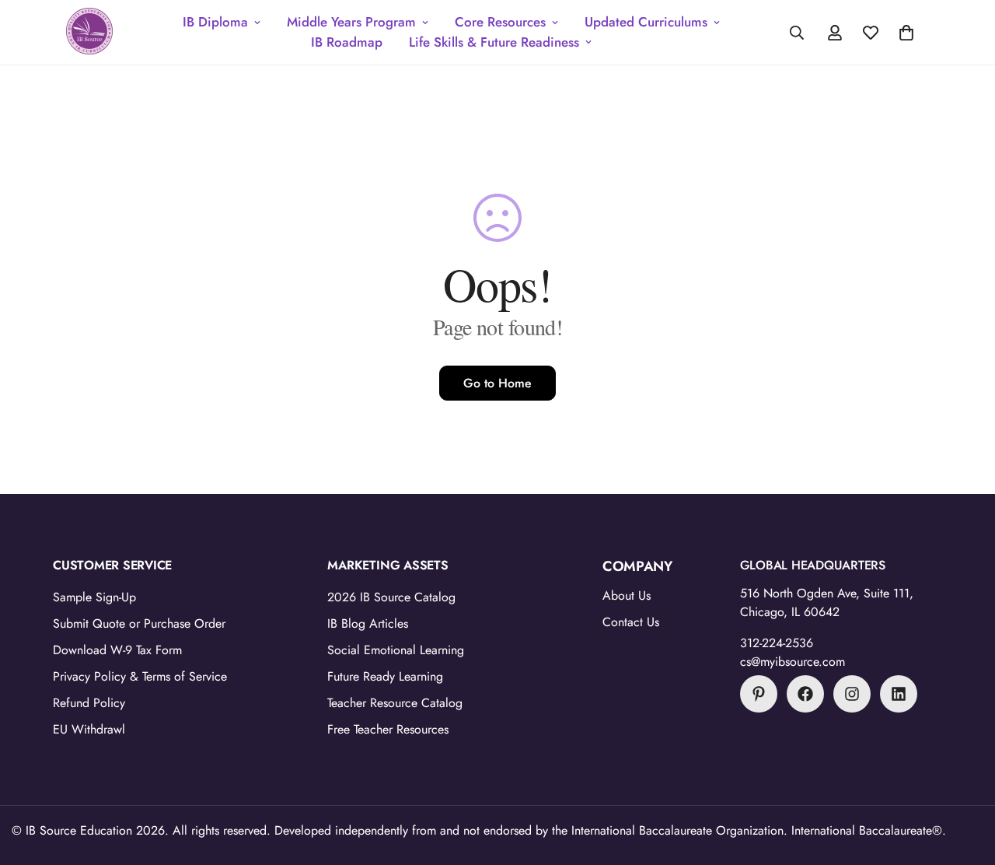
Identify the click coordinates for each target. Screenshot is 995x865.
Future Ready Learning (385, 676)
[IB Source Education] (89, 32)
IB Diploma (215, 21)
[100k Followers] (852, 694)
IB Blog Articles (367, 623)
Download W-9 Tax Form (117, 650)
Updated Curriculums (646, 21)
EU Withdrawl (89, 729)
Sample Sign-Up (94, 597)
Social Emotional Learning (395, 650)
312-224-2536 (776, 643)
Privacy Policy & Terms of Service (140, 676)
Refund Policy (89, 703)
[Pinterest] (758, 694)
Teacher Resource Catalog (395, 703)
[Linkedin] (898, 694)
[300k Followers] (805, 694)
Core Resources (500, 21)
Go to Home (497, 383)
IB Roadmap (346, 42)
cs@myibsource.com (792, 662)
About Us (626, 595)
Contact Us (630, 622)
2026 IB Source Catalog (391, 597)
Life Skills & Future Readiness (494, 42)
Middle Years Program (351, 21)
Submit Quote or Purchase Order (139, 623)
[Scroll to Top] (965, 780)
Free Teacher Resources (388, 729)
